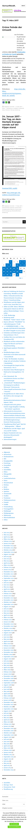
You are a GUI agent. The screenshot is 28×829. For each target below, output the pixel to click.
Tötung (12, 110)
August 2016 (7, 737)
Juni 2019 (6, 663)
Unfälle (6, 504)
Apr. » (21, 278)
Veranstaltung (8, 506)
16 (14, 268)
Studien (6, 496)
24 (17, 271)
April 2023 (7, 563)
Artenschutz (10, 108)
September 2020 (9, 630)
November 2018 (8, 678)
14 (7, 268)
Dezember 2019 (8, 650)
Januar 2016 (7, 752)
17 (17, 268)
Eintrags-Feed (8, 785)
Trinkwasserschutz (9, 500)
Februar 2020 (8, 646)
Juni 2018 (6, 689)
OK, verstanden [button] (14, 824)
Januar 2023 (7, 569)
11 (20, 265)
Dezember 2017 (8, 702)
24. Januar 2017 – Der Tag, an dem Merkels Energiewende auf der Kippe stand (11, 122)
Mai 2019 (6, 665)
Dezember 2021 (8, 598)
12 (24, 265)
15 (10, 268)
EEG (5, 459)
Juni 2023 (7, 558)
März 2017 (7, 722)
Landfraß (15, 108)
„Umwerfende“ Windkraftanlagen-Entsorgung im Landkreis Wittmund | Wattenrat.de (15, 385)
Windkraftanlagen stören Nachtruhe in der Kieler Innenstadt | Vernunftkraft (14, 354)
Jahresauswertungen (10, 439)
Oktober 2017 (8, 706)
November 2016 (8, 730)
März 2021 (7, 617)
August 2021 (7, 606)
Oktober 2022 (8, 576)
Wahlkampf (7, 511)
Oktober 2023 (8, 550)
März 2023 (7, 565)
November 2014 (8, 770)
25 (21, 271)
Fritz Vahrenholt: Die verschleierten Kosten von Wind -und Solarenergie (14, 378)
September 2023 (9, 552)
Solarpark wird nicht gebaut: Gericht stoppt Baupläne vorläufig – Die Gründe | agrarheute (14, 407)
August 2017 (7, 711)
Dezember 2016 (8, 728)
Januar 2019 (7, 674)
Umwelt (6, 502)
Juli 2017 (6, 713)
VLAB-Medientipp (9, 315)
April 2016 (7, 746)
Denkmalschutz (8, 456)
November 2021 (8, 600)
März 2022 (7, 591)
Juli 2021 (6, 609)
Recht (5, 487)
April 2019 (7, 667)
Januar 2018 (7, 700)
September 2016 (9, 735)
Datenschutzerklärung (14, 827)
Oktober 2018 (8, 680)
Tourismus (7, 498)
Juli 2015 (6, 761)
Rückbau (6, 489)
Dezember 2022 (8, 572)
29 (10, 275)
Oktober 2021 (8, 602)
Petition (6, 485)
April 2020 (7, 641)
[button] (4, 102)
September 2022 (9, 578)
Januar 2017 (7, 726)
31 (17, 275)
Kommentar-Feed (9, 787)
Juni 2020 (7, 637)
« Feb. (7, 278)
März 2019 (7, 669)
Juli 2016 (6, 739)
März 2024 (7, 539)
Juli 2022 (6, 582)
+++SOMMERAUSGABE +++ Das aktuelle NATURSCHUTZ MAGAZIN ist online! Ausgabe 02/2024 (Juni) (14, 328)
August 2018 (7, 685)
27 (4, 275)
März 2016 (7, 748)
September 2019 (9, 656)
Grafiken (6, 467)
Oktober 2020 (8, 628)
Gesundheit (7, 465)
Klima (5, 472)
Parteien (8, 110)
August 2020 (8, 632)
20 (4, 271)
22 (10, 271)
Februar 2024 (8, 541)
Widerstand (7, 515)
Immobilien (7, 469)
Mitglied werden (7, 808)
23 (14, 271)
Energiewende (6, 209)
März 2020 (7, 643)
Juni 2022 (7, 585)
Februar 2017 (8, 724)
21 (7, 271)
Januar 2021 (7, 622)
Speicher (12, 207)
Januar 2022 (7, 595)
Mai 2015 (6, 763)
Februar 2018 (8, 698)
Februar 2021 (8, 619)
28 (7, 275)
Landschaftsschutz (9, 478)
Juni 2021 (6, 611)
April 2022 (7, 589)
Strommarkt (18, 207)
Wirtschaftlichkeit (16, 210)
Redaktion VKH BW (9, 106)
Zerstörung (17, 110)
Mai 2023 (6, 561)
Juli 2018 (6, 687)
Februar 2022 (8, 593)
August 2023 (7, 554)
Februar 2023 (8, 567)
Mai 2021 (6, 613)
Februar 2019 (8, 672)
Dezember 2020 (8, 624)
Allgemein (7, 452)
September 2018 (9, 683)
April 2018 (7, 693)
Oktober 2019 (8, 654)
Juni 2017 (6, 715)
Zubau (6, 520)
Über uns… (5, 800)
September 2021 (9, 604)
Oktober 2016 (8, 733)
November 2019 (8, 652)
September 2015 (9, 757)
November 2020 (9, 626)
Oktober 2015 (8, 754)
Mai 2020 (6, 639)
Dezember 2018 (8, 676)
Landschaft (21, 108)
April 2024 (7, 537)
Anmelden (7, 782)
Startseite (5, 796)
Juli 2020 (6, 635)
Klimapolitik (7, 474)
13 (4, 268)
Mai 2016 (6, 743)
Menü (23, 5)
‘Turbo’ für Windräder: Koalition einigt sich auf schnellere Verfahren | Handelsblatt (15, 361)
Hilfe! (3, 804)
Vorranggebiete (8, 509)
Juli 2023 (6, 556)
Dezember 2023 (8, 545)
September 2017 (9, 709)
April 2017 (7, 720)
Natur (3, 108)
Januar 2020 (7, 648)
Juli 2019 (6, 661)
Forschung (7, 463)
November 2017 (8, 704)
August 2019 (7, 659)
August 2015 (7, 759)
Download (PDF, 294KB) (9, 188)
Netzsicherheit (6, 207)
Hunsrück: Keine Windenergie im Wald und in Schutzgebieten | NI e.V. (14, 372)
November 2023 (9, 548)
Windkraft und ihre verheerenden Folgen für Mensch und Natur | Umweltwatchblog (14, 344)
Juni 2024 (7, 532)
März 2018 (7, 696)
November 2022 (9, 574)
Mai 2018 (6, 691)
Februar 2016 (8, 750)
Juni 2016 (6, 741)
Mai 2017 (6, 717)
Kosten (6, 476)
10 (17, 265)
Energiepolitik (8, 461)
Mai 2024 (6, 535)
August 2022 (8, 580)
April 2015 (7, 765)
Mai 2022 (6, 587)
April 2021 (7, 615)
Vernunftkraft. (8, 6)
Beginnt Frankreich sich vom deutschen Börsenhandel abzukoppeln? (13, 435)
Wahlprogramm (9, 513)
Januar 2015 (7, 767)
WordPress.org (8, 789)
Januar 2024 (7, 543)
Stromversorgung (6, 210)
